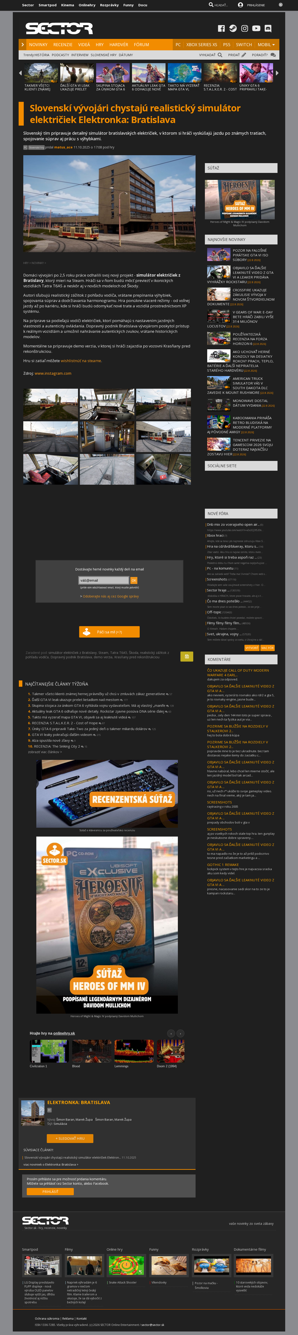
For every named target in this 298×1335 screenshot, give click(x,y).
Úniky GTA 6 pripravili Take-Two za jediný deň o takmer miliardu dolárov (94, 728)
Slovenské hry (36, 147)
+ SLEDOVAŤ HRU (70, 1138)
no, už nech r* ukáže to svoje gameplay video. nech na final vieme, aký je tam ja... (239, 793)
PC (178, 44)
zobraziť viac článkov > (45, 752)
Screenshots (217, 579)
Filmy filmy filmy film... (224, 623)
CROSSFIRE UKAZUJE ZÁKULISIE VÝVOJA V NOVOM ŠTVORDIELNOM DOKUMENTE (240, 297)
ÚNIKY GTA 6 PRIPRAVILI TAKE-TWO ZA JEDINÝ (253, 89)
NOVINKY (38, 44)
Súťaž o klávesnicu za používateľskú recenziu (107, 830)
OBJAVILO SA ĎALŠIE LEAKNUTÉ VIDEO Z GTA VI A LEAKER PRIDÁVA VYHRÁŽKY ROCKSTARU (240, 274)
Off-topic (214, 612)
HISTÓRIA (41, 55)
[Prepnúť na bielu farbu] (281, 4)
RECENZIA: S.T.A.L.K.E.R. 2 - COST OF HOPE (220, 89)
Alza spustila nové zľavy (54, 740)
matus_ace (63, 147)
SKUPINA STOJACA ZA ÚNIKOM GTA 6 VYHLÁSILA (110, 89)
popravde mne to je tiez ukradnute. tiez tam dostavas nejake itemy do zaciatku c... (238, 753)
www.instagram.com (53, 373)
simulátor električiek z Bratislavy (72, 652)
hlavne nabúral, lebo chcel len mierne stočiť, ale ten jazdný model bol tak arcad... (240, 773)
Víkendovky (159, 1282)
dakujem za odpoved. (222, 679)
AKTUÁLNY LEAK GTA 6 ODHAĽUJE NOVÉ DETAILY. (148, 89)
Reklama (68, 1319)
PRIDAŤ (234, 55)
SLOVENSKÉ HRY (103, 55)
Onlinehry (87, 5)
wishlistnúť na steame (81, 360)
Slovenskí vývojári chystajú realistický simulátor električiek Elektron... (72, 1157)
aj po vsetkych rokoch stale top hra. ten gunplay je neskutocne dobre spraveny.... (241, 835)
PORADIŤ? (260, 55)
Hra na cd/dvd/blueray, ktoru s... (232, 546)
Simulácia (60, 1124)
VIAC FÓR (267, 648)
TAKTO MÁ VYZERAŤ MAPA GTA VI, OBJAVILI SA (184, 89)
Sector (28, 5)
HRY (100, 44)
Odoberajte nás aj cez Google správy (111, 596)
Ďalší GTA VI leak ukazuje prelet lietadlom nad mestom (80, 699)
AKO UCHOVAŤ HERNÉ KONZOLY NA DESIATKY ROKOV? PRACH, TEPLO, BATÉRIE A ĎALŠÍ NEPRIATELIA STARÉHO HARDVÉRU (240, 361)
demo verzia (103, 657)
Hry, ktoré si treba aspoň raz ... (232, 557)
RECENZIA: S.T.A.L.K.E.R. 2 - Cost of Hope (68, 723)
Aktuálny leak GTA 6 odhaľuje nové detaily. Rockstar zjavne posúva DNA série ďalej (101, 711)
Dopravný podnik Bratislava (71, 657)
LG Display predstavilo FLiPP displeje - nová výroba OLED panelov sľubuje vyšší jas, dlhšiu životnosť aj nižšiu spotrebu (39, 1292)
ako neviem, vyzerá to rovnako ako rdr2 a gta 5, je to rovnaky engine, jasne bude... (240, 697)
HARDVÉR (118, 44)
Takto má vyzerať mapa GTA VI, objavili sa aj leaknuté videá (84, 717)
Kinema (67, 5)
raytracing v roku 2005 (222, 806)
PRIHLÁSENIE (256, 5)
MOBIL (264, 44)
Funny (128, 5)
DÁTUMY (126, 55)
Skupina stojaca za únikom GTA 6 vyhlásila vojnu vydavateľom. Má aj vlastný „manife (103, 705)
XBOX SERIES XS (201, 44)
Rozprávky (109, 5)
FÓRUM (141, 44)
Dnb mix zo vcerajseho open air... (233, 524)
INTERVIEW (79, 55)
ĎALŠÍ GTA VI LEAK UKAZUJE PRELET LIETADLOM (74, 89)
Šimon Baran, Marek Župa (74, 1119)
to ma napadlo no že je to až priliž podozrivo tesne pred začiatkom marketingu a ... (238, 855)
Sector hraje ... (218, 590)
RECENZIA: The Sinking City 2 (60, 746)
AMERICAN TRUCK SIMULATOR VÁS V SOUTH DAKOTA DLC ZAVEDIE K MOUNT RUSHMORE (237, 385)
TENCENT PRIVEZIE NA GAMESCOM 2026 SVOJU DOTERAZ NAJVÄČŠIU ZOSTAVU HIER (240, 447)
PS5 (226, 44)
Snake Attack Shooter (123, 1282)
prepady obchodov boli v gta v (228, 822)
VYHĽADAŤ (207, 55)
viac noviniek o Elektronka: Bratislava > (51, 1164)
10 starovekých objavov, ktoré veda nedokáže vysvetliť (252, 1286)
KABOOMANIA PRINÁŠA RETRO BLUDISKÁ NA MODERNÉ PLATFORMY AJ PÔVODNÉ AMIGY (239, 424)
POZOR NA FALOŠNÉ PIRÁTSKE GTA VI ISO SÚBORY (250, 255)
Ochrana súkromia (47, 1319)
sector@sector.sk (152, 1325)
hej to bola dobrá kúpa (223, 735)
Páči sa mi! (109, 632)
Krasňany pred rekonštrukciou (136, 657)
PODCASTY (60, 55)
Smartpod (48, 5)
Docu (142, 5)
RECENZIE (62, 44)
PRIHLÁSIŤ (50, 1191)
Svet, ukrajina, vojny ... (224, 633)
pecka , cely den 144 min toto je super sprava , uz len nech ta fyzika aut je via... (239, 717)
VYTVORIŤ (252, 648)
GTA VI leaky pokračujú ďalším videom (66, 734)
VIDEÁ (84, 44)
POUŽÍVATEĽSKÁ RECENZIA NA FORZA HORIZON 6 (250, 339)
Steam (103, 652)
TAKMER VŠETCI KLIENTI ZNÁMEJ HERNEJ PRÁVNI (37, 89)
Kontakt (82, 1319)
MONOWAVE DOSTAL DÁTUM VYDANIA (250, 403)
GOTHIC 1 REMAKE (223, 864)
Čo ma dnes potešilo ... (225, 601)
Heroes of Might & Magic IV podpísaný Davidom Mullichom (107, 1016)
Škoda (133, 652)
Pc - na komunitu (220, 568)
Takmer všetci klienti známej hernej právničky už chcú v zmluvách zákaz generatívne (102, 693)
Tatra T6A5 (118, 652)
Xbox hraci (215, 535)
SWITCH (244, 44)
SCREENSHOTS (219, 802)
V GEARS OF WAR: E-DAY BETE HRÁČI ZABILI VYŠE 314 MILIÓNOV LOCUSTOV (240, 319)
